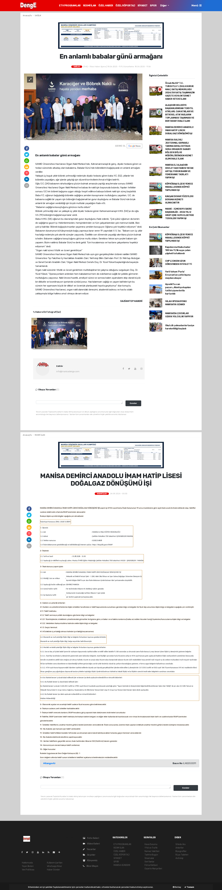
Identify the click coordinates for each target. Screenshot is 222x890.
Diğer (163, 5)
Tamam (190, 887)
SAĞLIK (38, 15)
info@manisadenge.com (67, 371)
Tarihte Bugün (151, 854)
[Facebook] (23, 852)
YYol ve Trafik (151, 848)
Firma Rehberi (151, 865)
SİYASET (143, 5)
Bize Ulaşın (92, 866)
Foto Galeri (93, 838)
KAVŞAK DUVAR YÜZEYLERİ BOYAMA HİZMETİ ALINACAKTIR (179, 199)
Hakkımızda (27, 862)
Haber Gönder (53, 869)
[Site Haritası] (55, 852)
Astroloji (179, 858)
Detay (177, 887)
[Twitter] (28, 852)
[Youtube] (39, 852)
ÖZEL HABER (105, 5)
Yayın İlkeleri (27, 866)
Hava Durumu (151, 844)
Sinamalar (149, 858)
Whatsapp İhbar (54, 866)
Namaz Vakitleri (152, 851)
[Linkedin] (44, 852)
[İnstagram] (34, 852)
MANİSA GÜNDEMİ (122, 865)
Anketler (179, 848)
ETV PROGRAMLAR (69, 5)
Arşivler (91, 855)
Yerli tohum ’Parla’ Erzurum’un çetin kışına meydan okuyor (178, 274)
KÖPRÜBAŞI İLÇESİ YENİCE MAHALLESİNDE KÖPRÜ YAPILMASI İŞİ (179, 187)
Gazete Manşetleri (153, 868)
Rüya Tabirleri (181, 854)
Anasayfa (27, 15)
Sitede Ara (180, 844)
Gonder (133, 403)
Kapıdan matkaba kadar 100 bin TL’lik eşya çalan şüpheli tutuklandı (177, 250)
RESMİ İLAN (89, 5)
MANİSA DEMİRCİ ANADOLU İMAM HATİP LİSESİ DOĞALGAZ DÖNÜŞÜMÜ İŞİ (179, 130)
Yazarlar (91, 849)
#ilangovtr (49, 763)
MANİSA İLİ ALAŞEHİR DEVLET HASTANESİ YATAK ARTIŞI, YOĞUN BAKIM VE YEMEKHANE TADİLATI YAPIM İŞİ (179, 171)
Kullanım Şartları (54, 862)
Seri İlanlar (149, 861)
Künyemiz (92, 860)
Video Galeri (93, 843)
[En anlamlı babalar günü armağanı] (83, 106)
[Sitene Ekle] (60, 852)
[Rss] (50, 852)
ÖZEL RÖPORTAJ (125, 5)
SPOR (153, 5)
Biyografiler (181, 851)
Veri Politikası (28, 869)
